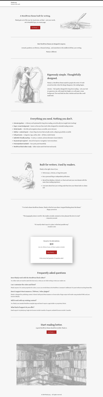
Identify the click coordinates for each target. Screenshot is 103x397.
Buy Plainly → (51, 252)
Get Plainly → (35, 27)
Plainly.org (14, 2)
